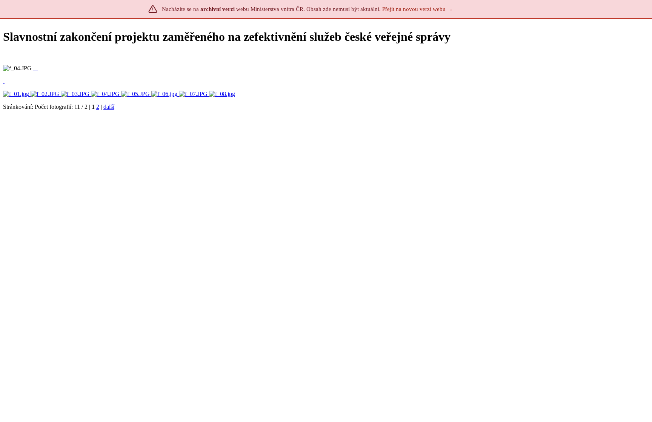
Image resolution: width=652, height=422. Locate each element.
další (108, 107)
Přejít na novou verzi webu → (417, 9)
